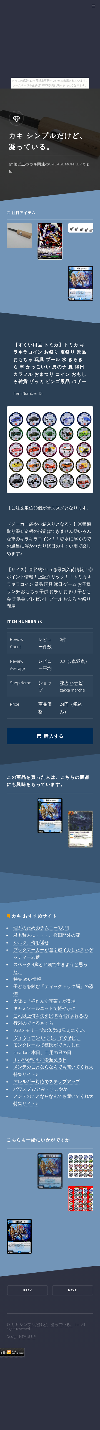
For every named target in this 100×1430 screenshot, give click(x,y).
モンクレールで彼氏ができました (46, 1045)
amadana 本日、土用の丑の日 (42, 1052)
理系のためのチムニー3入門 (41, 927)
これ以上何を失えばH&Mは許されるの (50, 1015)
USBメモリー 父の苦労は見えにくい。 (50, 1030)
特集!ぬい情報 (27, 979)
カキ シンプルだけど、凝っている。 (42, 1324)
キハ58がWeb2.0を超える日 (40, 1059)
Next (72, 1290)
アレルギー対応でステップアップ (46, 1081)
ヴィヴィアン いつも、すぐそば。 (47, 1037)
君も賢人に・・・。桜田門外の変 (46, 935)
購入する (54, 736)
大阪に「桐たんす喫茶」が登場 (44, 1001)
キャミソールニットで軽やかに (44, 1008)
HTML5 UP (27, 1336)
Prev (27, 1290)
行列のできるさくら (33, 1023)
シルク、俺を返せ (31, 942)
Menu (93, 6)
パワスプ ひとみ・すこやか (40, 1089)
